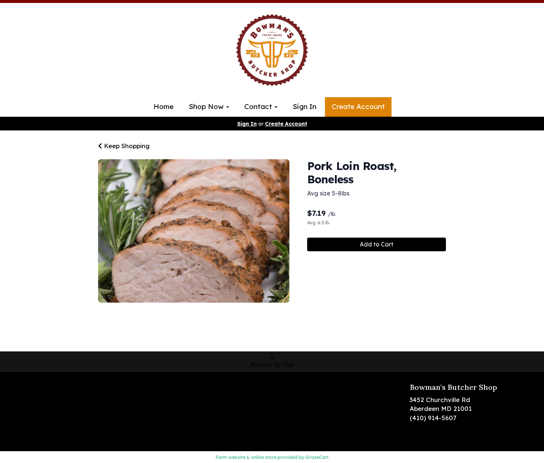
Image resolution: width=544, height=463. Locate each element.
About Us (44, 409)
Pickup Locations (56, 398)
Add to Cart (376, 244)
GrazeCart (317, 457)
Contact (259, 106)
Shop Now (207, 106)
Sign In (304, 106)
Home (164, 106)
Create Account (358, 106)
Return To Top (272, 364)
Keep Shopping (126, 146)
